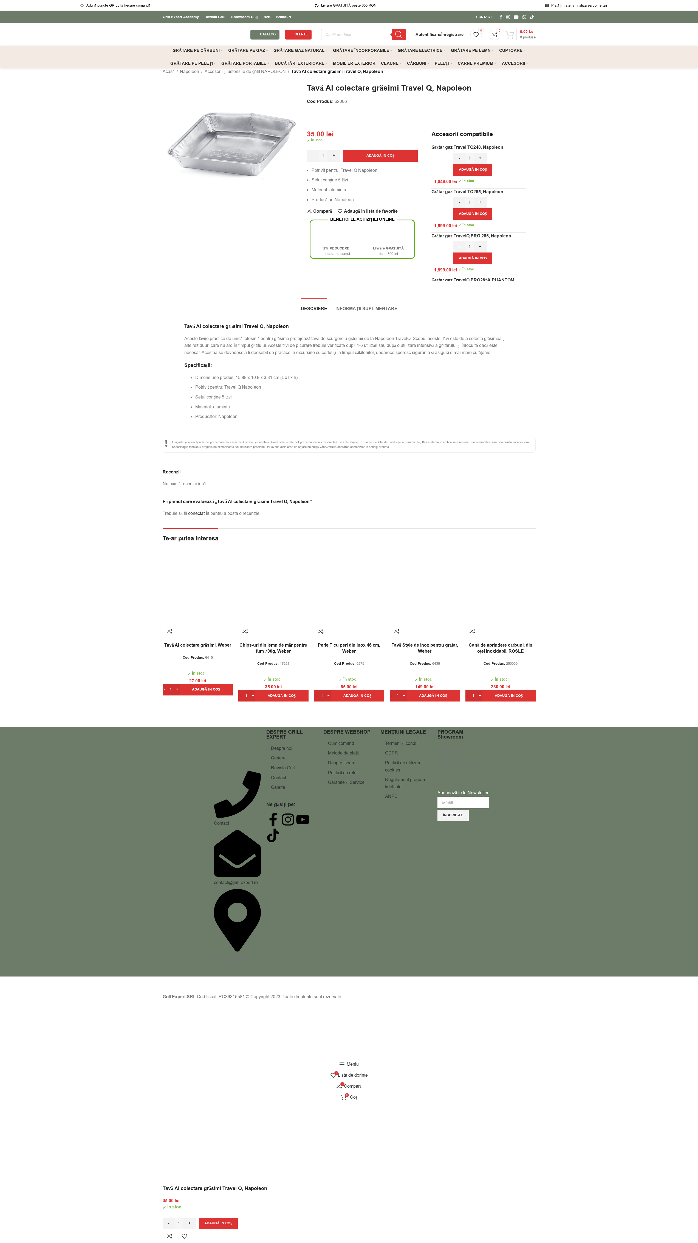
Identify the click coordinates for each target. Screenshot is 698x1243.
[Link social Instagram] (508, 17)
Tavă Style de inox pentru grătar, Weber (425, 648)
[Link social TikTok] (531, 17)
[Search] (399, 34)
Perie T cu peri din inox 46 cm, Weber (349, 648)
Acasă (168, 72)
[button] (472, 170)
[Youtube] (303, 819)
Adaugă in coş (380, 155)
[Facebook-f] (273, 819)
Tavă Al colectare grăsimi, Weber (197, 645)
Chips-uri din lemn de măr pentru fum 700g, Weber (273, 648)
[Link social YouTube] (516, 17)
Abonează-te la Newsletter (462, 793)
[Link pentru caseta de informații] (181, 17)
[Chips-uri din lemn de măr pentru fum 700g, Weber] (273, 589)
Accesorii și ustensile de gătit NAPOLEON (245, 72)
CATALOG (268, 34)
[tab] (314, 306)
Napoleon (189, 72)
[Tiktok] (273, 835)
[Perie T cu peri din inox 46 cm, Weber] (349, 589)
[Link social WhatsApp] (524, 17)
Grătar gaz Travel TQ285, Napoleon (467, 192)
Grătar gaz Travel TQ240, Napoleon (467, 147)
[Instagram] (288, 819)
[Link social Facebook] (501, 17)
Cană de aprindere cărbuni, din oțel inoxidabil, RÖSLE (500, 648)
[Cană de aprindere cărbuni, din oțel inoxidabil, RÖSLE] (500, 589)
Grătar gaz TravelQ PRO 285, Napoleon (471, 236)
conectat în (198, 513)
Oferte (301, 34)
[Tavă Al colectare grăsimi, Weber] (198, 589)
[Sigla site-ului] (204, 34)
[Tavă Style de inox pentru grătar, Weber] (425, 589)
